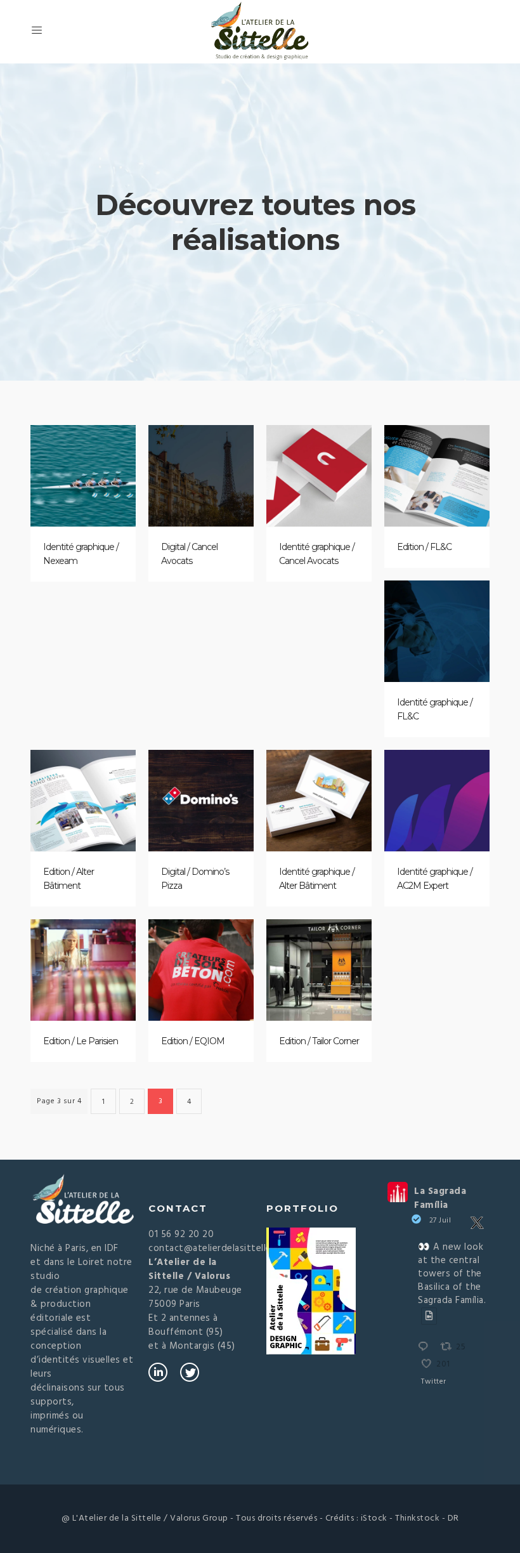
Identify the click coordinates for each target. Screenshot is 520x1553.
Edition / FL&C (424, 547)
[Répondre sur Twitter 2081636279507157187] (426, 1347)
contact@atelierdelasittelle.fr (214, 1248)
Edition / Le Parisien (80, 1041)
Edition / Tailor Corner (319, 1041)
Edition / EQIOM (192, 1041)
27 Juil (440, 1220)
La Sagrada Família (440, 1198)
